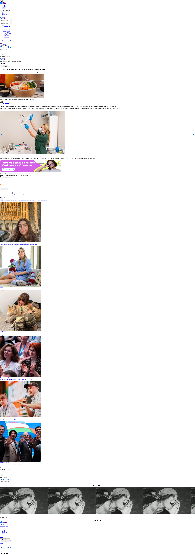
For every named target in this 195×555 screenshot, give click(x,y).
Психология (6, 37)
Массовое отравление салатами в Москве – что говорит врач (10, 155)
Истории (3, 5)
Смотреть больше (3, 335)
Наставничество (7, 28)
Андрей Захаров (8, 469)
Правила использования (6, 54)
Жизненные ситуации (6, 31)
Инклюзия (6, 30)
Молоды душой (7, 29)
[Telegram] (99, 485)
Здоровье (6, 36)
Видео (3, 41)
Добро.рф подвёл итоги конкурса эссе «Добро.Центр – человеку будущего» (13, 419)
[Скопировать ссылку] (101, 485)
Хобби (1, 287)
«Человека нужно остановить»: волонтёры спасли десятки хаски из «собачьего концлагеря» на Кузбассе (18, 333)
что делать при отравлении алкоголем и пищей (19, 173)
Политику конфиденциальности (29, 194)
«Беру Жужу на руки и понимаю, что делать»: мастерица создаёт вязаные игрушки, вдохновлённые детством (19, 288)
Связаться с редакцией (4, 526)
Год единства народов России (7, 40)
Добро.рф (7, 377)
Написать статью (3, 45)
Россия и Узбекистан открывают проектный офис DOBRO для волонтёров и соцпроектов (16, 379)
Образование (4, 7)
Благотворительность (8, 33)
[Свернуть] (1, 199)
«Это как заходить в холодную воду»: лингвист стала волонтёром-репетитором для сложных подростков (18, 244)
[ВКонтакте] (93, 485)
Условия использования (18, 194)
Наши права (6, 35)
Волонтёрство (6, 32)
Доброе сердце (7, 26)
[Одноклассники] (96, 485)
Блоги (3, 8)
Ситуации (4, 6)
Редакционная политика (6, 53)
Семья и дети (6, 34)
